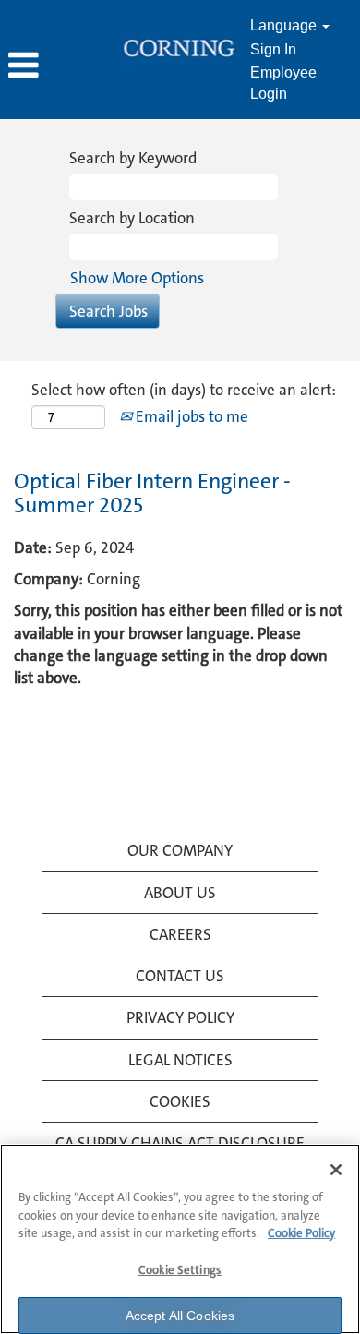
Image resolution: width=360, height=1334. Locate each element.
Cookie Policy (301, 1233)
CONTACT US (180, 976)
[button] (60, 67)
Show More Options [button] (137, 278)
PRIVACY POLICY (180, 1017)
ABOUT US (180, 893)
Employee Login (283, 83)
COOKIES (180, 1101)
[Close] (336, 1169)
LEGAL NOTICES (180, 1060)
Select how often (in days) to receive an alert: (183, 389)
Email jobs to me (190, 416)
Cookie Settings (180, 1270)
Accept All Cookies (180, 1315)
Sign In (273, 49)
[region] (180, 1239)
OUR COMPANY (180, 850)
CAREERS (180, 934)
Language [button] (285, 25)
